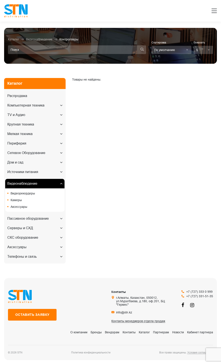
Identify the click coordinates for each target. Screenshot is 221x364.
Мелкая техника (20, 134)
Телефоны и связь (22, 256)
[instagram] (192, 305)
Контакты (129, 332)
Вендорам (112, 332)
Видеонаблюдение (22, 183)
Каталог (144, 332)
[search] (142, 50)
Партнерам (161, 332)
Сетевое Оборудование (26, 153)
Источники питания (22, 172)
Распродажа (17, 96)
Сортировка (159, 42)
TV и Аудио (16, 115)
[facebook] (184, 305)
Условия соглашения (200, 352)
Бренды (96, 332)
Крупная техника (20, 124)
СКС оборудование (22, 237)
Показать (199, 42)
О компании (78, 332)
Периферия (16, 143)
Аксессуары (19, 206)
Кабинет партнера (200, 332)
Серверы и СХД (20, 228)
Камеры (16, 200)
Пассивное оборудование (28, 218)
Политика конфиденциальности (90, 352)
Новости (178, 332)
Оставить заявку (32, 314)
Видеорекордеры (23, 193)
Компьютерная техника (25, 105)
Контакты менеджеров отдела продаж (138, 321)
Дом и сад (15, 162)
